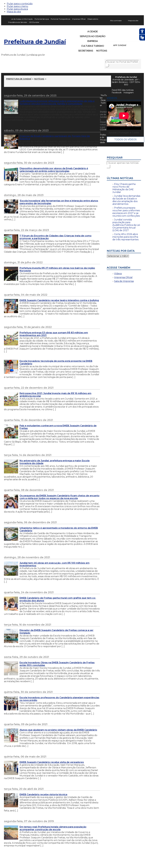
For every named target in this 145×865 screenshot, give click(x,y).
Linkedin (129, 38)
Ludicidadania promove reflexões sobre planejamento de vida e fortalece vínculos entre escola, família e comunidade (57, 102)
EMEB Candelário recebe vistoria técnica (43, 794)
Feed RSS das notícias (123, 90)
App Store (129, 45)
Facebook (116, 92)
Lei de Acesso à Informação (22, 19)
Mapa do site (14, 11)
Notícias (101, 50)
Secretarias (85, 50)
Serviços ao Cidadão (92, 36)
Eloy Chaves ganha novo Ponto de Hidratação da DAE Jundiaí (124, 188)
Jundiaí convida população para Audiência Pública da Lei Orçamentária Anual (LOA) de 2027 (126, 225)
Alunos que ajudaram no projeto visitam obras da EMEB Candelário (58, 730)
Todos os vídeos (125, 139)
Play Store (134, 45)
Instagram (115, 38)
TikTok (120, 38)
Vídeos (118, 273)
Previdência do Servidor (17, 22)
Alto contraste (115, 20)
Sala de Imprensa (124, 281)
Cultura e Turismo (92, 46)
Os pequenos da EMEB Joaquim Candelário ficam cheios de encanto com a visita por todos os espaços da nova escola (59, 497)
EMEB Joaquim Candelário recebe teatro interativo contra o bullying (59, 300)
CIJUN (103, 129)
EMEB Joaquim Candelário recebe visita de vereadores (52, 762)
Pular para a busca (17, 9)
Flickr (134, 38)
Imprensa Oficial (79, 19)
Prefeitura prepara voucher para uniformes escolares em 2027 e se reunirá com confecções (126, 211)
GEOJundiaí (34, 22)
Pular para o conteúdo (20, 3)
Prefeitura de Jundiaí (35, 41)
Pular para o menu (17, 6)
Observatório (92, 19)
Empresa (92, 41)
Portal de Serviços (42, 19)
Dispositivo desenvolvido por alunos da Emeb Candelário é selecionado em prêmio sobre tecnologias (54, 169)
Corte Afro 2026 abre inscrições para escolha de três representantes (125, 237)
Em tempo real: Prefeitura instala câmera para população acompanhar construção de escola (53, 828)
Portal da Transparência (60, 19)
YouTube (125, 38)
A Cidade (92, 31)
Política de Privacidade (103, 138)
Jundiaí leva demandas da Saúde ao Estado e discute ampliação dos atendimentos (126, 200)
